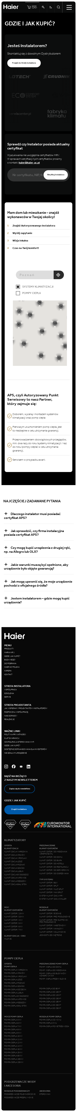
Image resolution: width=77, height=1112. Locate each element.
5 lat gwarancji (11, 738)
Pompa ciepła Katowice (15, 999)
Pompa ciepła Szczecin (15, 989)
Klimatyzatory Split (48, 886)
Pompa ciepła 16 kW (13, 1049)
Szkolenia (9, 693)
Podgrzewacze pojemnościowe (20, 1094)
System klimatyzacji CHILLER (52, 899)
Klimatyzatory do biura (50, 860)
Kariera (7, 671)
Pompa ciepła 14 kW (13, 1046)
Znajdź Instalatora (19, 809)
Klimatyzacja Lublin (13, 871)
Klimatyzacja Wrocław (15, 858)
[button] (39, 302)
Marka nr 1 (9, 652)
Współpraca (10, 690)
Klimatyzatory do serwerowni (54, 870)
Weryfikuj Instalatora (55, 175)
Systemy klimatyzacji (37, 286)
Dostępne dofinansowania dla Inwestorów (25, 749)
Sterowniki (44, 1094)
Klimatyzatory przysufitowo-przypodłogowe (53, 921)
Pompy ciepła (31, 293)
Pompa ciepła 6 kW (12, 1023)
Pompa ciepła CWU (48, 1023)
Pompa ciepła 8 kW (12, 1029)
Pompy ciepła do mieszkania (52, 970)
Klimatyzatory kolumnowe (52, 932)
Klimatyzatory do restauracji (53, 867)
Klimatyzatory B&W (48, 883)
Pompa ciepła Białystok (15, 1006)
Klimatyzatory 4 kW (13, 920)
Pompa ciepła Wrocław (15, 976)
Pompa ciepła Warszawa (15, 970)
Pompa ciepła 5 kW (12, 1020)
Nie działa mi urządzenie (15, 753)
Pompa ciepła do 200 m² (50, 1005)
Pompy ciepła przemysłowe (52, 979)
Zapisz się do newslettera (19, 789)
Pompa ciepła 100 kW (13, 1059)
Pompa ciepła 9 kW (12, 1033)
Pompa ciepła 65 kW (13, 1056)
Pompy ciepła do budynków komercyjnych (52, 974)
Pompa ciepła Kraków (14, 973)
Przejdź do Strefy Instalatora (24, 63)
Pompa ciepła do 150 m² (50, 998)
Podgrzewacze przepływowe (18, 1097)
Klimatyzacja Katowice (15, 878)
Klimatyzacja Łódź (13, 861)
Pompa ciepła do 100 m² (50, 992)
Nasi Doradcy (10, 716)
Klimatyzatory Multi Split (51, 889)
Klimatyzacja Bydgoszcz (16, 875)
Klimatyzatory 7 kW (13, 930)
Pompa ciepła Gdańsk (14, 986)
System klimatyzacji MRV (51, 896)
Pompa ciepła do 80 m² (49, 989)
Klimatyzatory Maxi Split (51, 892)
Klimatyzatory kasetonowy (52, 925)
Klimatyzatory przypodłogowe (54, 917)
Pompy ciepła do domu (50, 967)
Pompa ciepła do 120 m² (50, 995)
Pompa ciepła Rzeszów (15, 1003)
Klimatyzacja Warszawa (15, 852)
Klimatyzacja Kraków (14, 855)
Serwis (7, 697)
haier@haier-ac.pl (29, 162)
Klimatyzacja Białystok (15, 884)
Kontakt (8, 674)
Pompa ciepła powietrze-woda (54, 1026)
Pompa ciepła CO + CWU (50, 1020)
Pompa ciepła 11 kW (13, 1039)
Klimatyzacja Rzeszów (15, 881)
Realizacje (9, 719)
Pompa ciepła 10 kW (13, 1036)
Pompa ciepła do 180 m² (50, 1002)
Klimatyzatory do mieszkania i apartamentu (53, 853)
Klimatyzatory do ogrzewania (54, 873)
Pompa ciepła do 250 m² (50, 1008)
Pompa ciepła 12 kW (13, 1043)
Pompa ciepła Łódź (13, 980)
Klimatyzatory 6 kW (13, 927)
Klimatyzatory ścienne (50, 913)
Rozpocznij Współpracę (16, 712)
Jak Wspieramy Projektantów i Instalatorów (25, 708)
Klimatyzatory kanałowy (51, 929)
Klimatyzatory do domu (50, 857)
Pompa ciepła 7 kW (12, 1026)
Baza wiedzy (10, 660)
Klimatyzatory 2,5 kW (14, 913)
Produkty (9, 649)
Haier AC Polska (11, 667)
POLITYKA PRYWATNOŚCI (15, 734)
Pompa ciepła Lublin (13, 993)
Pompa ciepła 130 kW (13, 1062)
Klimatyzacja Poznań (14, 865)
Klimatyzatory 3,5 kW (14, 917)
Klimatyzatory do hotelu (51, 864)
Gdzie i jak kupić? (12, 656)
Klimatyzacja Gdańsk (14, 868)
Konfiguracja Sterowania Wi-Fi (19, 742)
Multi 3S (8, 939)
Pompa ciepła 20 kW (13, 1052)
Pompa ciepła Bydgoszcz (16, 996)
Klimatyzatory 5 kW (13, 923)
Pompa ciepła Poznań (14, 983)
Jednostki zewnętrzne (50, 935)
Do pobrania (10, 663)
